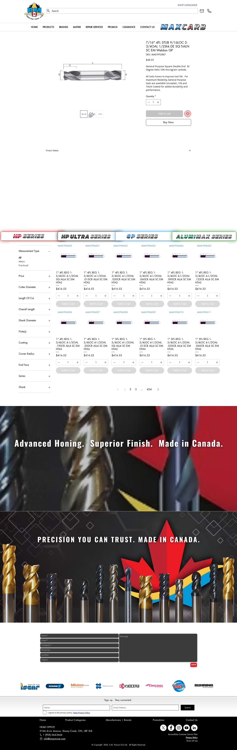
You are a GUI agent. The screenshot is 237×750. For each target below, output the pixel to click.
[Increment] (158, 102)
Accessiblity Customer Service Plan (183, 734)
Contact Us (192, 719)
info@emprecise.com (54, 738)
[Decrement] (148, 102)
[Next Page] (158, 389)
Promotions (158, 719)
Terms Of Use (192, 740)
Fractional (23, 265)
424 (149, 389)
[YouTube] (186, 728)
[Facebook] (171, 728)
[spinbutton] (153, 102)
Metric (22, 261)
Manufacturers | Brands (118, 719)
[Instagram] (179, 728)
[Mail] (202, 11)
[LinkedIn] (194, 728)
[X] (163, 728)
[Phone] (209, 11)
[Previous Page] (118, 389)
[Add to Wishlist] (187, 113)
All (20, 257)
